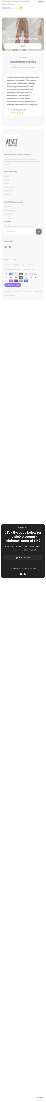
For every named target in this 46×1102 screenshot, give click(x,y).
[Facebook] (25, 574)
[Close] (41, 527)
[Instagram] (21, 574)
